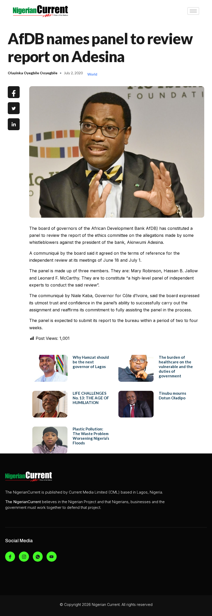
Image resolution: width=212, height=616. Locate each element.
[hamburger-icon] (193, 11)
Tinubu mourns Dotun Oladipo (172, 395)
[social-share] (14, 92)
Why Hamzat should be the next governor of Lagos (91, 362)
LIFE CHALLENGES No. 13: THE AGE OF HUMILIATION (91, 398)
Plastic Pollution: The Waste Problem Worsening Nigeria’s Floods (91, 436)
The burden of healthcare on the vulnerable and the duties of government (176, 366)
